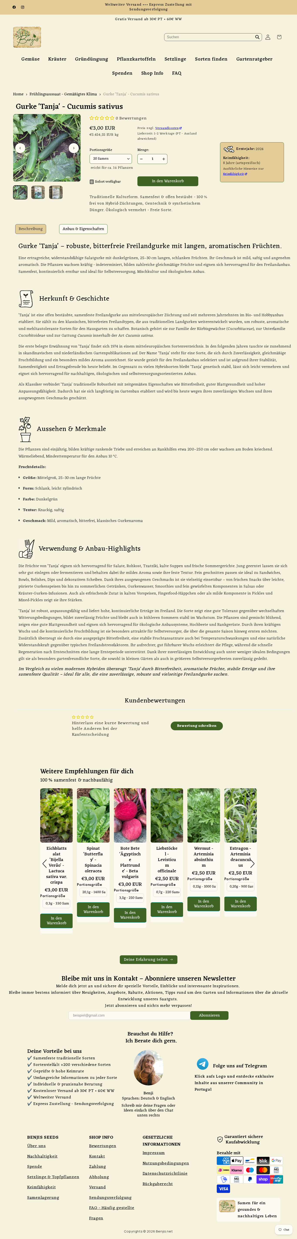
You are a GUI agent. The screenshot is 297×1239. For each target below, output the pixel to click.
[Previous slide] (44, 863)
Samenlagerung (43, 1197)
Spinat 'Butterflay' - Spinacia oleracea (93, 860)
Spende (34, 1166)
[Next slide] (74, 148)
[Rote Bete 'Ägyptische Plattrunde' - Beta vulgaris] (130, 817)
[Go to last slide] (20, 148)
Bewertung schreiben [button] (197, 726)
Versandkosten (167, 128)
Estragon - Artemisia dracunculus (240, 857)
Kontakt (97, 1156)
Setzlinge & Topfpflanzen (53, 1177)
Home (18, 94)
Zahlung (97, 1166)
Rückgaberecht (158, 1184)
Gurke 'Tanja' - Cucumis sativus (131, 94)
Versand (97, 1187)
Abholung (99, 1177)
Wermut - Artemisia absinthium (204, 857)
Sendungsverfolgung (110, 1197)
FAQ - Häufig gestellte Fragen (111, 1213)
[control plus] (164, 159)
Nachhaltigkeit (42, 1156)
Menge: (143, 150)
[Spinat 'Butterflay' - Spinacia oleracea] (93, 817)
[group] (20, 192)
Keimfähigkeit (233, 174)
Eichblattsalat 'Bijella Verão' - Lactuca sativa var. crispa (56, 865)
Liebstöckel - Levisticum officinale (166, 860)
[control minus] (140, 159)
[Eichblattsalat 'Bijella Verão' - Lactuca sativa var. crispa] (56, 817)
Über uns (36, 1146)
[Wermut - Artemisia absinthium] (203, 817)
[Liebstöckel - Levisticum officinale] (167, 817)
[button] (279, 37)
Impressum (154, 1153)
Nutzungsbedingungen (166, 1163)
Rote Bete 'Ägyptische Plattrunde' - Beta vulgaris (130, 863)
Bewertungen (102, 1146)
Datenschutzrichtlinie (165, 1173)
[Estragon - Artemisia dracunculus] (240, 817)
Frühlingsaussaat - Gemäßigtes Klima (63, 94)
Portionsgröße (52, 895)
